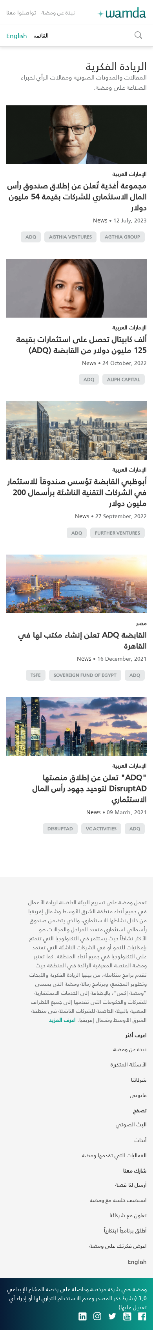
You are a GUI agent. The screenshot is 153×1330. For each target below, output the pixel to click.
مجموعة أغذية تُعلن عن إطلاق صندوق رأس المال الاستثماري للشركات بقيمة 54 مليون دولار (77, 196)
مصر (141, 623)
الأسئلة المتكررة (129, 1064)
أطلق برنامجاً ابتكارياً (125, 1230)
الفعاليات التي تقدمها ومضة (114, 1155)
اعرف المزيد (62, 1019)
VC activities (101, 828)
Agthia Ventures (70, 236)
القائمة (41, 35)
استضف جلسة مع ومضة (118, 1199)
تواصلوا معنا (21, 12)
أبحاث (141, 1140)
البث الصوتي (131, 1124)
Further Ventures (117, 532)
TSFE (36, 674)
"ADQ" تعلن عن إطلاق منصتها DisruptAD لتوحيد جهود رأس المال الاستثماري (90, 788)
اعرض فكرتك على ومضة (118, 1245)
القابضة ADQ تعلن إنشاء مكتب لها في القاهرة (82, 640)
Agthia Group (122, 236)
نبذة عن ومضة (58, 12)
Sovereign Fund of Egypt (85, 674)
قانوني (138, 1095)
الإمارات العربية (130, 173)
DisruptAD (60, 828)
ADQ (31, 236)
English (16, 36)
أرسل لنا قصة (131, 1184)
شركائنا (139, 1079)
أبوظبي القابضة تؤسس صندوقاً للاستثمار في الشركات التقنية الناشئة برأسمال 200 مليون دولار (77, 491)
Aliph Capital (123, 379)
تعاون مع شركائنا (128, 1215)
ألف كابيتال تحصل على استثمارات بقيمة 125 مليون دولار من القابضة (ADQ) (81, 344)
